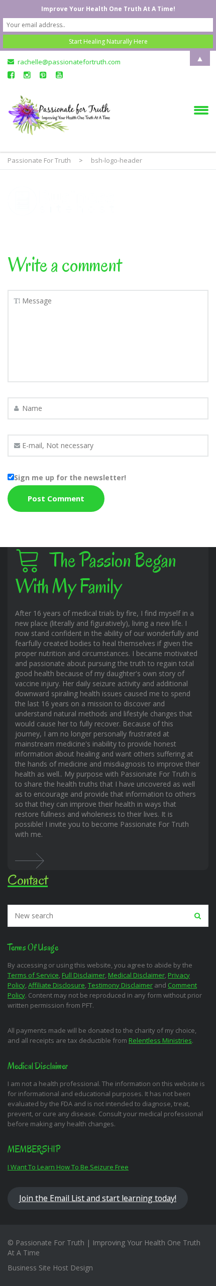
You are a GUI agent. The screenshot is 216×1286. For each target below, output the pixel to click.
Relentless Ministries (160, 1040)
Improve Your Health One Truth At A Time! (108, 9)
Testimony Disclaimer (120, 985)
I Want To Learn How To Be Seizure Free (68, 1166)
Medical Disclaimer (136, 975)
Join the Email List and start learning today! (97, 1198)
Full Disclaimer (83, 975)
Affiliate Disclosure (56, 985)
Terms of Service (33, 975)
